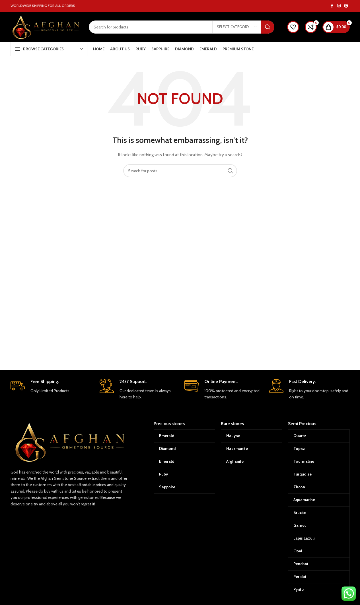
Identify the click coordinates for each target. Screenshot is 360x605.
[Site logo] (45, 26)
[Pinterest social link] (346, 6)
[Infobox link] (51, 386)
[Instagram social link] (339, 6)
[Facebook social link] (332, 6)
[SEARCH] (267, 27)
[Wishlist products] (293, 27)
